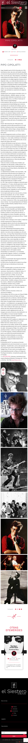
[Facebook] (3, 370)
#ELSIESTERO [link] (6, 356)
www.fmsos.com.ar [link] (16, 360)
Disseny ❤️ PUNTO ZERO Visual (21, 741)
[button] (15, 60)
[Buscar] (20, 8)
